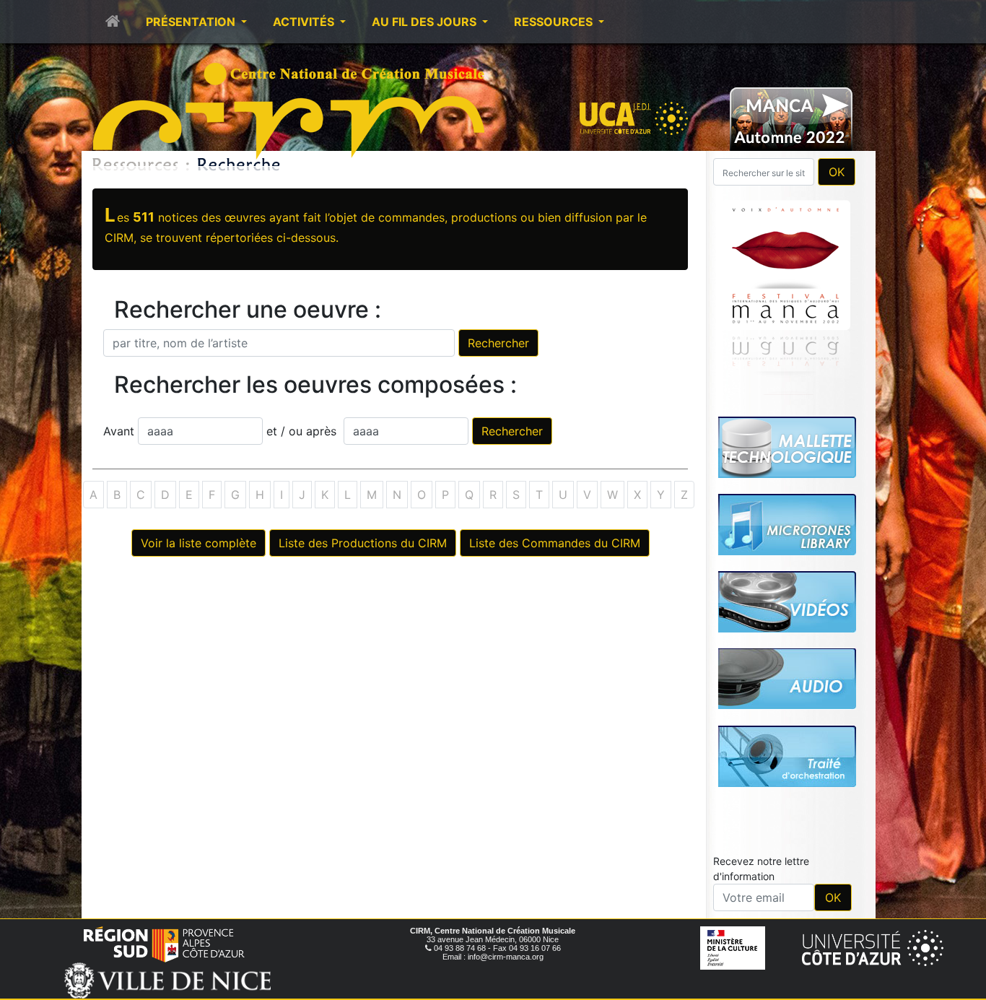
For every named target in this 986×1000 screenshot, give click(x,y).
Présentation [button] (192, 21)
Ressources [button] (554, 21)
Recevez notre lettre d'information (761, 868)
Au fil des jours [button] (425, 21)
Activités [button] (305, 21)
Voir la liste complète (198, 543)
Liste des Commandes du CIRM (554, 543)
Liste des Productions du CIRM (363, 543)
